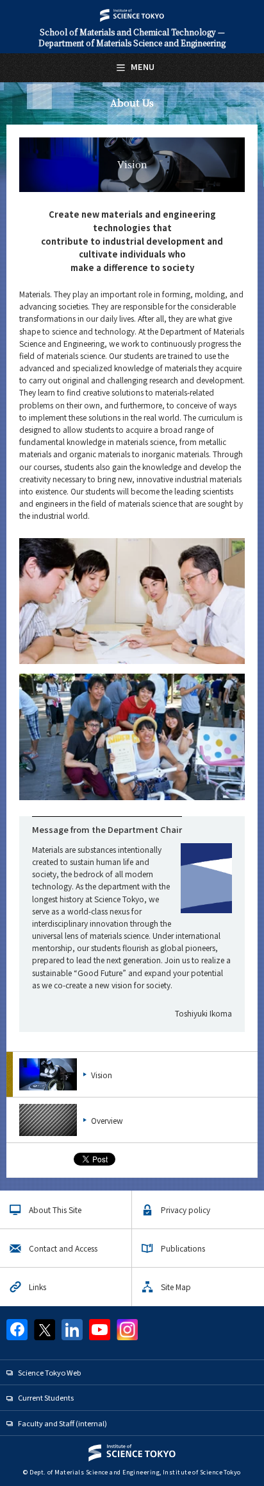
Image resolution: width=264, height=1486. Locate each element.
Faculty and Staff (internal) (62, 1423)
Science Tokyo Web (49, 1372)
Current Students (46, 1397)
